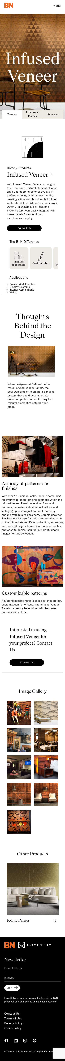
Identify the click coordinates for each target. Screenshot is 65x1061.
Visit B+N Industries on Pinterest (34, 1040)
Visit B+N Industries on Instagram (25, 1040)
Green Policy (12, 1028)
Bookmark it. (52, 174)
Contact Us (24, 228)
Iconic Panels (18, 920)
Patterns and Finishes (32, 114)
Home (11, 168)
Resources (53, 114)
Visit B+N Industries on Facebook (6, 1040)
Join (9, 988)
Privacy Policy (13, 1023)
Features (12, 114)
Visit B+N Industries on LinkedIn (16, 1040)
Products (25, 168)
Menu (57, 6)
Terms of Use (13, 1018)
